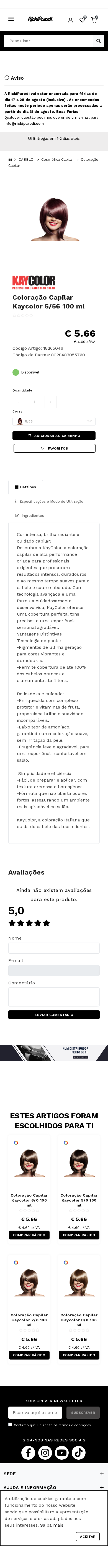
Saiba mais (51, 1525)
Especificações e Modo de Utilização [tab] (50, 501)
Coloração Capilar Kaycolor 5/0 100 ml (79, 1200)
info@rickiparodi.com (24, 123)
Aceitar (88, 1537)
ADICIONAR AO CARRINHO (56, 436)
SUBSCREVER (83, 1413)
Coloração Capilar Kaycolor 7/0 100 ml (29, 1320)
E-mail (15, 960)
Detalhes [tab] (28, 487)
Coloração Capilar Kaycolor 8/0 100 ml (79, 1320)
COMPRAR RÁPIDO (29, 1235)
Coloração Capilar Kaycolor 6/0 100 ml (29, 1200)
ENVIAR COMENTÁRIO (54, 1015)
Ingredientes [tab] (32, 515)
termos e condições (75, 1425)
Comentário (21, 982)
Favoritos (57, 448)
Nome (15, 938)
